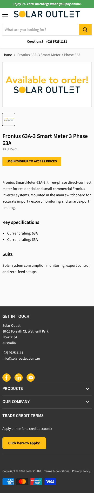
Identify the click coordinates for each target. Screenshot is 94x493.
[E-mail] (30, 377)
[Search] (85, 29)
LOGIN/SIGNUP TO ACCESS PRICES (32, 161)
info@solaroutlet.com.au (21, 358)
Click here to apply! (24, 443)
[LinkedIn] (18, 377)
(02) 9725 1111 (12, 352)
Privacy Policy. (81, 471)
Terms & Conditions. (57, 471)
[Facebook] (6, 377)
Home (7, 55)
